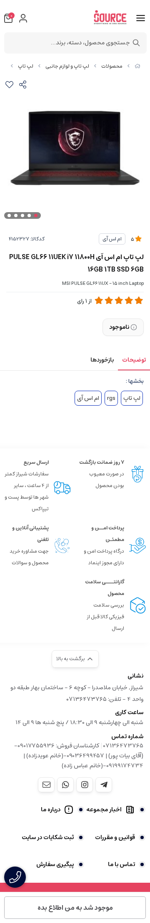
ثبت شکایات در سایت (48, 837)
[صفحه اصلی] (137, 66)
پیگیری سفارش (55, 864)
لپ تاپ (25, 66)
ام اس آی (112, 239)
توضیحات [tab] (134, 360)
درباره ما (50, 810)
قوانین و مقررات (115, 837)
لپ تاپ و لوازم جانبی (67, 66)
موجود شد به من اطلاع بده (75, 907)
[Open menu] (140, 18)
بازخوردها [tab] (102, 360)
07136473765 (123, 746)
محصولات (111, 66)
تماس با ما (121, 864)
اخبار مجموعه (104, 810)
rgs (111, 398)
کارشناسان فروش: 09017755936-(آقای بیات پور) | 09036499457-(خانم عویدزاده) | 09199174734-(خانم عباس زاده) (78, 756)
